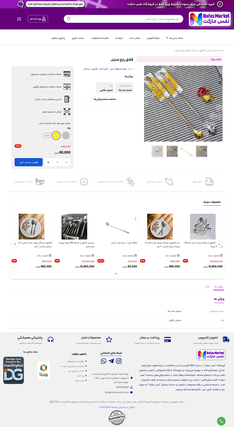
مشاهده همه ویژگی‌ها (105, 99)
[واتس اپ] (103, 361)
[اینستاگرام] (118, 361)
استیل (110, 90)
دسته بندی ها (176, 38)
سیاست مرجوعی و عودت (72, 366)
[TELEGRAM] (111, 361)
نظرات (207, 286)
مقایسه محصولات (100, 38)
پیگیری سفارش (58, 38)
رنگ (68, 128)
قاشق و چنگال (198, 50)
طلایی (103, 90)
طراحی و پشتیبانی (125, 407)
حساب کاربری (78, 38)
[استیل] (65, 135)
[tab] (218, 286)
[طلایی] (56, 135)
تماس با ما (135, 38)
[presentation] (219, 244)
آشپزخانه (103, 69)
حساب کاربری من (76, 371)
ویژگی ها (218, 286)
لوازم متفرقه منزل (118, 69)
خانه (222, 50)
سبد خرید (79, 380)
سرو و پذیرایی (212, 50)
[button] (116, 273)
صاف (47, 135)
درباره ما (119, 38)
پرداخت (80, 376)
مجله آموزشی (153, 38)
